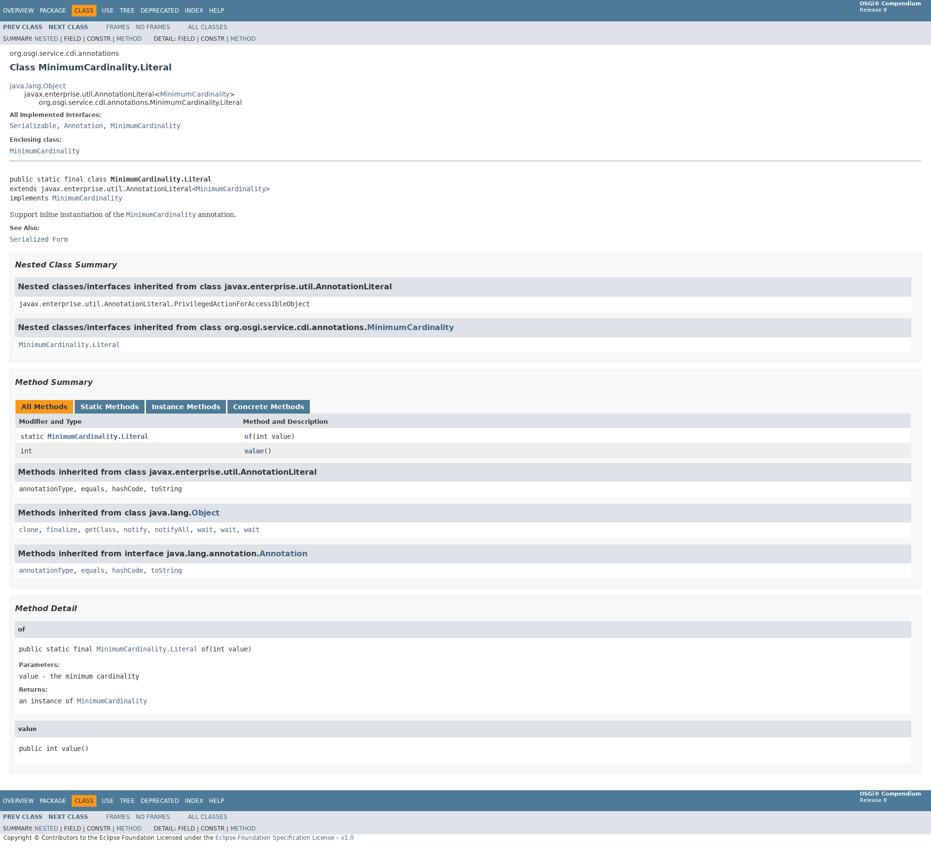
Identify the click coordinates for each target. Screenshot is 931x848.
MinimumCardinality (194, 94)
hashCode (127, 570)
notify (135, 529)
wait (205, 529)
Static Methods (109, 407)
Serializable (33, 126)
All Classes (207, 27)
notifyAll (172, 529)
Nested (46, 38)
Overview (18, 10)
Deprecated (160, 10)
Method (129, 38)
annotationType (46, 570)
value (254, 451)
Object (206, 512)
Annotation (83, 126)
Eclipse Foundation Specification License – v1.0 (284, 837)
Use (108, 10)
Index (194, 10)
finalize (61, 529)
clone (28, 529)
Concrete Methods (268, 407)
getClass (100, 529)
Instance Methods (186, 407)
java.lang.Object (37, 86)
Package (53, 10)
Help (216, 10)
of (248, 436)
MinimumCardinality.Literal (69, 345)
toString (166, 570)
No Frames (153, 27)
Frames (118, 27)
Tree (127, 10)
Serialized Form (39, 239)
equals (92, 570)
